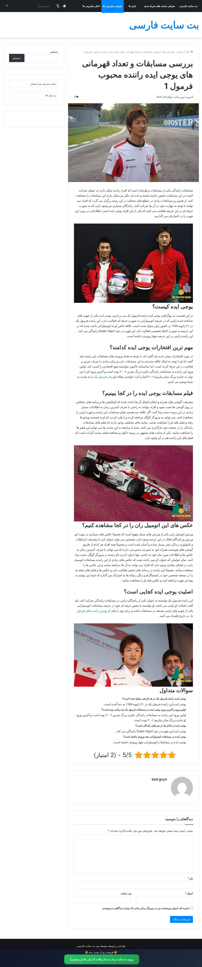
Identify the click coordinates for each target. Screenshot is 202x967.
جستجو (54, 51)
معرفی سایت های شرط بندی (159, 5)
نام (190, 878)
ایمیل (189, 893)
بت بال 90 (50, 95)
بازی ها (132, 5)
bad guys (159, 779)
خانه (188, 51)
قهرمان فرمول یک (105, 377)
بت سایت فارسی (188, 5)
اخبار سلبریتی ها (91, 5)
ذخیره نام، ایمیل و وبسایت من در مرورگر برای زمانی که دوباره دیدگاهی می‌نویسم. (146, 908)
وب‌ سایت (126, 893)
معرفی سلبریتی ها (112, 5)
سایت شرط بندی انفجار (43, 83)
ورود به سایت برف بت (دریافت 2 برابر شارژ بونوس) (101, 959)
